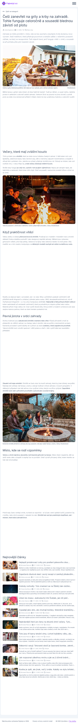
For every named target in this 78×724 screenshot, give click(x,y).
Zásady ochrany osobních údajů (42, 721)
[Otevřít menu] (74, 3)
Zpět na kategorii (12, 11)
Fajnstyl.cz (12, 3)
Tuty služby (72, 721)
